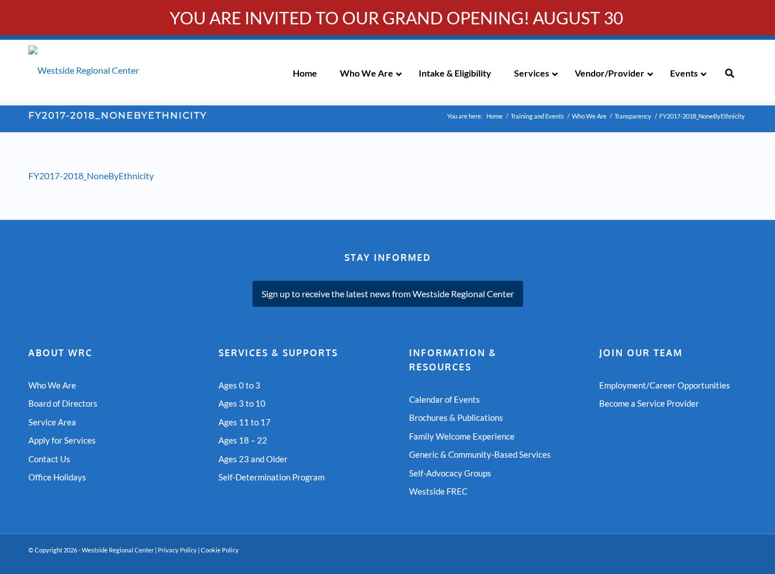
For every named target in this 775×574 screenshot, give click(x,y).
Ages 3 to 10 (242, 403)
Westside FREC (438, 491)
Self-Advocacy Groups (450, 473)
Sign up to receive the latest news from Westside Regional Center (388, 293)
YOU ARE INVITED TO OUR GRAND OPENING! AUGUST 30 (396, 17)
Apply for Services (62, 440)
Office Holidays (57, 477)
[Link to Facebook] (721, 559)
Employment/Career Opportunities (664, 385)
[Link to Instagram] (738, 559)
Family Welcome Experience (462, 436)
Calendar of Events (444, 399)
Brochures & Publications (456, 417)
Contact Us (49, 459)
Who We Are (52, 385)
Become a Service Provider (649, 403)
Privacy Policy (177, 550)
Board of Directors (63, 403)
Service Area (52, 422)
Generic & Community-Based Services (480, 454)
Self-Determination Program (271, 477)
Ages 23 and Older (253, 459)
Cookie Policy (220, 550)
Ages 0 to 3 (239, 385)
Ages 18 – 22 (242, 440)
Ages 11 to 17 (244, 422)
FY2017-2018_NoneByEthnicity (117, 115)
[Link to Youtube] (704, 559)
